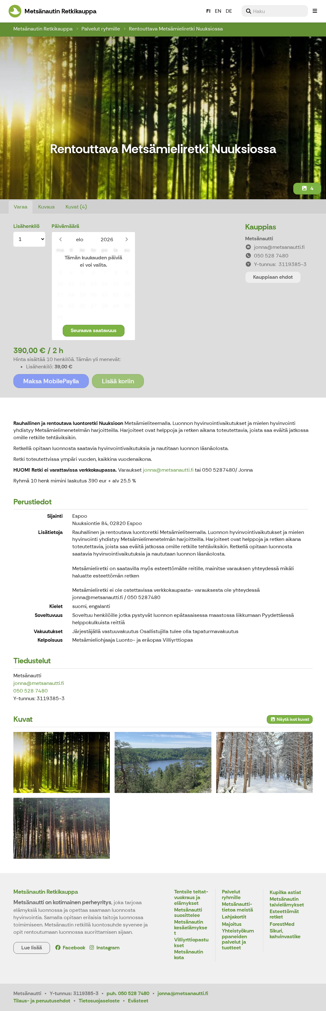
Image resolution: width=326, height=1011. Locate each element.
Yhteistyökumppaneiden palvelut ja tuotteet (238, 939)
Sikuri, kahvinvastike (285, 934)
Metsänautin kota (188, 955)
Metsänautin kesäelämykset (190, 927)
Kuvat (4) (76, 206)
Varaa (20, 206)
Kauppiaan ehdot (273, 277)
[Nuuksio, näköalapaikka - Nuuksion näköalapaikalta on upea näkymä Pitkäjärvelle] (163, 762)
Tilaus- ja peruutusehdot (41, 1000)
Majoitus (232, 924)
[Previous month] (60, 239)
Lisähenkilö (26, 226)
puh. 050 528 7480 (128, 993)
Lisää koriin (118, 381)
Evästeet (138, 1000)
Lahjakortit (234, 917)
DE (229, 11)
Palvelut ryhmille (101, 28)
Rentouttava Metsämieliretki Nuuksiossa (176, 28)
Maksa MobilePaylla (51, 381)
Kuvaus (46, 206)
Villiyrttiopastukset (191, 943)
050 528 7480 (30, 690)
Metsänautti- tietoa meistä (237, 907)
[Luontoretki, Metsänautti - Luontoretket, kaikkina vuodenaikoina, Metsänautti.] (264, 762)
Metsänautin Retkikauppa (43, 28)
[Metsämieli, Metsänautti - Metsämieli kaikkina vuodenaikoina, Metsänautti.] (61, 828)
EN (218, 11)
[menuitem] (275, 11)
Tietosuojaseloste (99, 1000)
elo (79, 239)
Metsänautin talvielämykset (287, 902)
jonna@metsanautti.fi (168, 470)
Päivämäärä (65, 226)
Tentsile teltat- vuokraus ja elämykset (191, 897)
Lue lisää (31, 947)
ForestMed (282, 924)
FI (208, 11)
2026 (107, 239)
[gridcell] (60, 261)
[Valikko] (315, 11)
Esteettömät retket (284, 914)
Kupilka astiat (285, 893)
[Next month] (126, 239)
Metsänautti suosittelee (188, 913)
